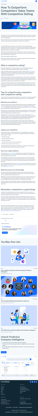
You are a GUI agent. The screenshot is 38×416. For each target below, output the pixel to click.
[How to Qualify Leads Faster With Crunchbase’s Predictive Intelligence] (19, 256)
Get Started (5, 232)
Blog (2, 391)
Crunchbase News (23, 402)
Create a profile (3, 399)
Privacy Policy (15, 407)
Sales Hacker (10, 210)
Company (2, 386)
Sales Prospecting (5, 214)
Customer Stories (23, 391)
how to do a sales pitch (11, 153)
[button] (36, 1)
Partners (2, 389)
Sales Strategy (11, 214)
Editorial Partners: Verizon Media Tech (25, 407)
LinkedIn (19, 210)
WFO (7, 114)
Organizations (22, 398)
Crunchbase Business (23, 388)
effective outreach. (10, 166)
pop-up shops (31, 71)
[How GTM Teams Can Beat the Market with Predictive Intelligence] (19, 315)
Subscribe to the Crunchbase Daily (26, 403)
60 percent (32, 114)
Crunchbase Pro (22, 386)
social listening (19, 163)
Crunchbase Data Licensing (24, 389)
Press (2, 392)
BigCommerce (3, 210)
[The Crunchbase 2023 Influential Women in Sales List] (19, 286)
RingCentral (28, 208)
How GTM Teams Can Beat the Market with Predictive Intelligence (18, 330)
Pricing (21, 392)
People (26, 398)
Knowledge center (4, 402)
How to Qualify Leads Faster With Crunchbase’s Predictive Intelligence (16, 271)
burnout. (28, 111)
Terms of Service (9, 407)
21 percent (30, 107)
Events (29, 398)
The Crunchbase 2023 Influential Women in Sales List (15, 301)
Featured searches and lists (5, 400)
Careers (2, 388)
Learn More (4, 352)
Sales (2, 18)
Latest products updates (5, 403)
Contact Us (3, 394)
